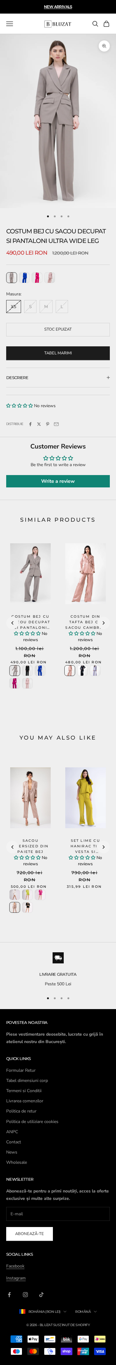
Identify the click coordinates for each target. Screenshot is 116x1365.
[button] (19, 406)
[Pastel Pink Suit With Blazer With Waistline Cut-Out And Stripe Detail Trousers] (27, 683)
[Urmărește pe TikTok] (41, 1295)
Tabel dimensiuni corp (27, 1080)
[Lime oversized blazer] (27, 894)
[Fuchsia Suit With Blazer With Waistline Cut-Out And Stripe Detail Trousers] (14, 683)
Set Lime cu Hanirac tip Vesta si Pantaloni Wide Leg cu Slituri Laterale (85, 854)
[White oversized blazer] (14, 894)
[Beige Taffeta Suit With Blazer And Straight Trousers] (69, 670)
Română (83, 1311)
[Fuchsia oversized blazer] (40, 894)
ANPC (12, 1132)
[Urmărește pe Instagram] (25, 1295)
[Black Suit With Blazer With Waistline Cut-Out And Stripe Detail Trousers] (27, 670)
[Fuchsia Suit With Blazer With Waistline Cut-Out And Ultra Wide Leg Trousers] (37, 277)
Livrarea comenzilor (24, 1101)
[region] (58, 969)
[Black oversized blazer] (27, 907)
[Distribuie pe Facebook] (30, 424)
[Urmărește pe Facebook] (9, 1295)
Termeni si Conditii (23, 1091)
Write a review (58, 481)
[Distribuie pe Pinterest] (47, 424)
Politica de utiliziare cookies (32, 1122)
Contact (13, 1142)
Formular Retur (21, 1070)
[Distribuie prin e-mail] (56, 424)
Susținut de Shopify (71, 1325)
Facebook (15, 1266)
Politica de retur (21, 1111)
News (11, 1152)
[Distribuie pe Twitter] (39, 424)
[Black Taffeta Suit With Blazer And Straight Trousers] (82, 670)
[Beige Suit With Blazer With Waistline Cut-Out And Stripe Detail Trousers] (14, 670)
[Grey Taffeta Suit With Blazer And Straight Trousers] (95, 670)
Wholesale (16, 1162)
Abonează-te (29, 1234)
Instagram (16, 1278)
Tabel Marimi (58, 353)
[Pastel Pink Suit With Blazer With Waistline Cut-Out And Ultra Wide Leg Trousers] (49, 277)
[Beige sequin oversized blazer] (14, 907)
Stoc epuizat (58, 329)
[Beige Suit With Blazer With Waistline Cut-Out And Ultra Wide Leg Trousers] (11, 277)
